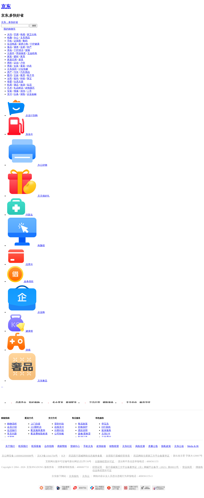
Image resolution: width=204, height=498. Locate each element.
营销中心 (75, 446)
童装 (22, 66)
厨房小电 (23, 44)
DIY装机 (106, 427)
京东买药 (12, 69)
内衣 (29, 66)
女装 (16, 66)
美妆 (9, 50)
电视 (22, 34)
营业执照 (187, 467)
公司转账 (59, 433)
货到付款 (59, 423)
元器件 (10, 53)
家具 (22, 56)
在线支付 (59, 427)
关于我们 (10, 446)
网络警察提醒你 (63, 487)
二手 (29, 91)
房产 (9, 72)
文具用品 (25, 37)
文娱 (16, 75)
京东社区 (127, 446)
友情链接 (101, 446)
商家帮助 (62, 446)
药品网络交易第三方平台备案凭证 (152, 455)
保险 (22, 94)
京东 (6, 6)
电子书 (30, 75)
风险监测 (140, 446)
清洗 (22, 91)
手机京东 (88, 446)
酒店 (16, 84)
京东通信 (106, 437)
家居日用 (12, 59)
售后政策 (83, 423)
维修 (16, 91)
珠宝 (29, 78)
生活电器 (12, 44)
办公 (16, 37)
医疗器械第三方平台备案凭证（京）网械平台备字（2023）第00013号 (142, 467)
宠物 (27, 50)
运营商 (17, 40)
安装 (9, 91)
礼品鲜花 (18, 88)
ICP (63, 455)
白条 (16, 94)
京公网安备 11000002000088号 (18, 455)
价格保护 (83, 427)
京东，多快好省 (9, 22)
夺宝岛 (105, 423)
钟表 (22, 78)
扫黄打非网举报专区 (131, 487)
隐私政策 (166, 446)
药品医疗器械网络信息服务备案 (86, 455)
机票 (9, 84)
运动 (16, 62)
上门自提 (35, 423)
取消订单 (83, 437)
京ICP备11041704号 (47, 455)
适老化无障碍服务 (145, 487)
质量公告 (153, 446)
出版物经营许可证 (105, 461)
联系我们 (23, 446)
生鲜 (22, 47)
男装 (9, 66)
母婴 (9, 81)
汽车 (16, 72)
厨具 (21, 59)
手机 (9, 40)
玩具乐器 (18, 81)
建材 (16, 56)
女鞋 (9, 78)
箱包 (16, 78)
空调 (16, 34)
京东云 (86, 476)
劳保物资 (21, 53)
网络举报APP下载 (114, 487)
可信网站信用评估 (46, 487)
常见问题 (12, 433)
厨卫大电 (31, 34)
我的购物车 (10, 29)
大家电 (10, 437)
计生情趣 (23, 69)
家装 (9, 56)
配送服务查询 (38, 430)
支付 (9, 94)
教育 (22, 75)
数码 (25, 40)
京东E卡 (106, 433)
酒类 (16, 47)
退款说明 (83, 430)
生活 (29, 84)
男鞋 (9, 62)
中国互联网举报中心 (97, 487)
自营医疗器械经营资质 (118, 455)
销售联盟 (114, 446)
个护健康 (34, 44)
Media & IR (193, 446)
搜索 (33, 26)
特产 (29, 47)
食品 (9, 47)
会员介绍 (12, 427)
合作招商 (49, 446)
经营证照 (97, 467)
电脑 (9, 37)
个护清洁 (18, 50)
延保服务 (106, 430)
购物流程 (12, 423)
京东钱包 (74, 476)
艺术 (9, 88)
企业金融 (31, 94)
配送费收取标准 (39, 433)
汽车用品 (25, 72)
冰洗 (9, 34)
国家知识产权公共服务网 (158, 487)
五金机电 (32, 53)
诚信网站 (80, 487)
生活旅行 (12, 430)
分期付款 (59, 430)
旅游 (22, 84)
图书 (9, 75)
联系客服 (36, 446)
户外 (22, 62)
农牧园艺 (30, 88)
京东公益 (179, 446)
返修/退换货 (84, 433)
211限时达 (36, 427)
